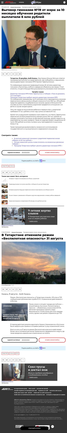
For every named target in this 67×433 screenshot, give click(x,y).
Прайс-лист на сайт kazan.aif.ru (42, 392)
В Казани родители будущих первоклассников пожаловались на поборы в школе (31, 189)
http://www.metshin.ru (11, 69)
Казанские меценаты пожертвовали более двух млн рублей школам (27, 201)
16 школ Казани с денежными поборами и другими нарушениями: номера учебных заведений (34, 195)
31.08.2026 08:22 (6, 232)
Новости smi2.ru (7, 225)
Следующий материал (34, 428)
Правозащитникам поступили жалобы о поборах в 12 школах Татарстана (29, 184)
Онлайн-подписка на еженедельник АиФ (25, 390)
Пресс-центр (32, 388)
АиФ (12, 285)
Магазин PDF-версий (42, 388)
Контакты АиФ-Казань (56, 390)
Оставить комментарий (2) (52, 152)
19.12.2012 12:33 (5, 7)
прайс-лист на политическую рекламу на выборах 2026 (29, 394)
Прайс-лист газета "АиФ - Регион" (23, 392)
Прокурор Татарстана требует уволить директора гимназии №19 (33, 97)
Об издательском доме (20, 388)
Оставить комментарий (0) (52, 340)
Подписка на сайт (43, 390)
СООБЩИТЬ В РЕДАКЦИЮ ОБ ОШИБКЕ (55, 394)
